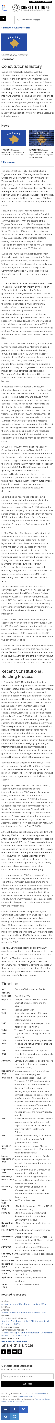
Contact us (10, 1402)
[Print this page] (19, 1351)
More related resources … (15, 1341)
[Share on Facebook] (3, 1351)
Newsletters (35, 2)
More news (9, 162)
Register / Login (20, 1401)
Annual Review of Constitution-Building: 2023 (23, 1312)
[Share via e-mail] (14, 1351)
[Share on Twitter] (9, 1351)
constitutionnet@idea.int (27, 1396)
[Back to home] (6, 7)
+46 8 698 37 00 (40, 1394)
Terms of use (39, 1399)
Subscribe (47, 2)
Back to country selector (16, 27)
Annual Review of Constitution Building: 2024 (23, 1304)
